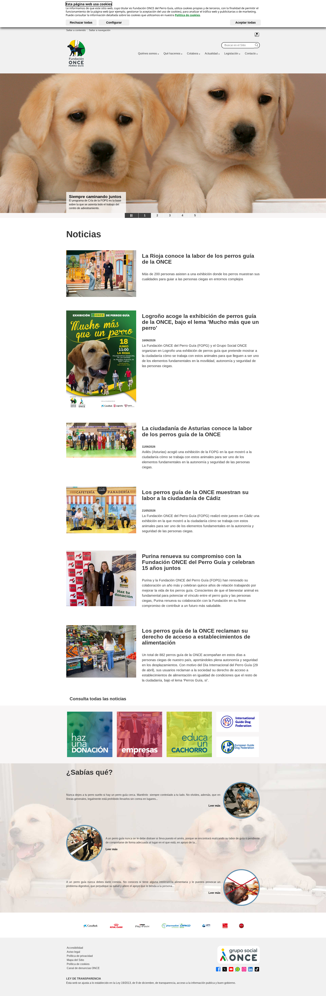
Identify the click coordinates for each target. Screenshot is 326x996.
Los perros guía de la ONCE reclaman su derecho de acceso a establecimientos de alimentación (196, 637)
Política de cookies (187, 15)
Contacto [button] (250, 53)
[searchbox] (237, 45)
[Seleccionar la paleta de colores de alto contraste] (257, 34)
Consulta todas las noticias (98, 698)
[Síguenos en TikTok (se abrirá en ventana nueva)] (257, 969)
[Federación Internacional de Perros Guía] (237, 722)
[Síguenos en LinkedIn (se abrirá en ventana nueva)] (250, 969)
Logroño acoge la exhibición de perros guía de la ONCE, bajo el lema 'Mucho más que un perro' (200, 322)
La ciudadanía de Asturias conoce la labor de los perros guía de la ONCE (197, 431)
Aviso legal (73, 951)
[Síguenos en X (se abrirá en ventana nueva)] (225, 969)
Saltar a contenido (76, 30)
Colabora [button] (192, 53)
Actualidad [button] (211, 53)
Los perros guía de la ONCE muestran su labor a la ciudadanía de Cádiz (195, 495)
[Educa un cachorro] (189, 734)
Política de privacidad (80, 955)
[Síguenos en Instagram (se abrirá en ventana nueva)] (244, 969)
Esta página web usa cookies (89, 4)
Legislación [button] (231, 53)
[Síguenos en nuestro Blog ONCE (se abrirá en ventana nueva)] (237, 969)
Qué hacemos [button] (172, 53)
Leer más (214, 805)
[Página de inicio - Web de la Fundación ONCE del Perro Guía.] (76, 53)
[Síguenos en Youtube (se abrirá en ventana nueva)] (231, 969)
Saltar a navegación (99, 30)
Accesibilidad (75, 947)
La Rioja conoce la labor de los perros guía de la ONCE (198, 259)
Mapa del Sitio (75, 960)
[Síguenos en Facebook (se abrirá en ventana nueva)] (218, 969)
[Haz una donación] (89, 734)
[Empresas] (139, 734)
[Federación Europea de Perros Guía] (237, 747)
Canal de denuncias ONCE (83, 968)
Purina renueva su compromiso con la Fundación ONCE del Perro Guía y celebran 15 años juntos (198, 562)
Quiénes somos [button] (147, 53)
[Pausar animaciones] (131, 215)
